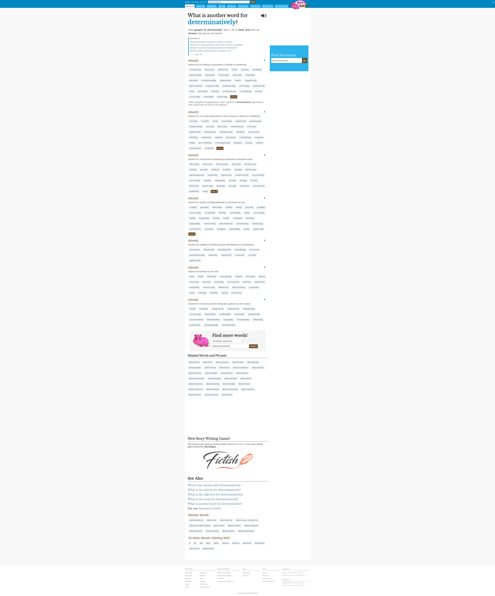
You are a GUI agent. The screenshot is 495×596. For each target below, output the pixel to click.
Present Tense (204, 587)
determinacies (211, 395)
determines (246, 378)
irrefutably (250, 75)
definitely (193, 80)
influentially (208, 249)
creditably (237, 218)
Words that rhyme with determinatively (214, 485)
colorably (208, 229)
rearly (192, 293)
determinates (195, 395)
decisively (209, 69)
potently (204, 169)
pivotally (210, 126)
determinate (238, 362)
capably (207, 180)
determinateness (197, 378)
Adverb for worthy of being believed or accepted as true (210, 51)
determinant (210, 367)
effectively (208, 164)
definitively (223, 69)
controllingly (240, 249)
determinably (229, 384)
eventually (219, 282)
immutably (208, 97)
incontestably (243, 319)
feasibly (222, 213)
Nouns (187, 584)
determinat (194, 548)
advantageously (196, 175)
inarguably (228, 319)
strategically (210, 132)
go (304, 60)
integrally (240, 132)
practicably (207, 186)
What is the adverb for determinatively (214, 489)
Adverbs (203, 576)
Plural (202, 578)
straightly (221, 229)
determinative (195, 373)
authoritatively (229, 91)
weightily (238, 143)
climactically (209, 287)
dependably (234, 229)
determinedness (240, 367)
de (195, 543)
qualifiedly (194, 191)
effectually (194, 164)
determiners (244, 384)
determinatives (196, 389)
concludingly (246, 91)
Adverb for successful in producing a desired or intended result (213, 48)
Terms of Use (266, 578)
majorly (259, 143)
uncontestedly (228, 325)
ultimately (237, 75)
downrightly (210, 314)
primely (258, 91)
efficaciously (222, 164)
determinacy (242, 373)
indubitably (258, 319)
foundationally (224, 249)
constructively (242, 175)
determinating (212, 384)
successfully (258, 175)
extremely (194, 282)
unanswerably (229, 86)
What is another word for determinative (214, 503)
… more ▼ (197, 54)
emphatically (259, 86)
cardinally (209, 148)
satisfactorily (242, 223)
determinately (195, 86)
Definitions (211, 6)
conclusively (195, 69)
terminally (250, 276)
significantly (195, 132)
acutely (248, 143)
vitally (215, 121)
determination (222, 362)
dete (208, 543)
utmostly (206, 282)
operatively (226, 175)
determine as (226, 520)
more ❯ (234, 97)
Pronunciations (281, 6)
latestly (238, 276)
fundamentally (196, 126)
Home (264, 573)
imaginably (204, 218)
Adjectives (203, 573)
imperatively (195, 148)
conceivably (259, 213)
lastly (191, 91)
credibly (193, 207)
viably (205, 191)
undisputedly (249, 309)
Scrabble (220, 578)
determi (236, 543)
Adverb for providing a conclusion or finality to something (211, 42)
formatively (194, 249)
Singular (202, 581)
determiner (224, 367)
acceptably (210, 213)
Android (245, 576)
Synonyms (190, 6)
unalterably (222, 97)
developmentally (197, 255)
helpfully (215, 169)
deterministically (230, 389)
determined (194, 362)
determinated (212, 389)
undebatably (225, 314)
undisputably (254, 314)
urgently (218, 137)
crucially (205, 121)
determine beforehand (199, 525)
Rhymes (222, 6)
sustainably (235, 213)
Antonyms (200, 6)
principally (203, 91)
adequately (220, 180)
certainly (245, 69)
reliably (216, 218)
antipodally (194, 287)
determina (259, 543)
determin (247, 543)
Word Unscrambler (224, 573)
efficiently (236, 164)
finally (234, 69)
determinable (211, 373)
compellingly (245, 137)
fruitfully (226, 169)
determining (252, 362)
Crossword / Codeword (225, 581)
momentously (237, 126)
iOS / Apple (246, 573)
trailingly (202, 293)
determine (207, 362)
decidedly (257, 69)
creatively (240, 255)
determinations (196, 384)
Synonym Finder (209, 508)
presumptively (226, 223)
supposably (194, 223)
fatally (192, 143)
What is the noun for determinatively (212, 499)
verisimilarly (195, 229)
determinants (231, 378)
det (201, 543)
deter (216, 543)
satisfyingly (257, 223)
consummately (196, 319)
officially (215, 91)
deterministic (258, 367)
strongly (232, 186)
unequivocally (212, 86)
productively (250, 164)
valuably (238, 169)
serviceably (194, 180)
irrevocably (223, 75)
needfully (193, 137)
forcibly (254, 180)
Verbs (187, 587)
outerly (224, 293)
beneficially (250, 169)
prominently (194, 325)
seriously (251, 126)
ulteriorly (247, 282)
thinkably (250, 218)
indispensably (226, 132)
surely (246, 229)
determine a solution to (247, 520)
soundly (232, 180)
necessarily (253, 132)
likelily (239, 207)
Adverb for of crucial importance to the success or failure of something (216, 45)
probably (261, 207)
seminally (212, 255)
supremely (254, 287)
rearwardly (236, 293)
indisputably (225, 80)
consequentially (222, 143)
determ (225, 543)
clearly (238, 80)
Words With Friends (224, 576)
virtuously (244, 186)
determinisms (247, 389)
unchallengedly (211, 325)
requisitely (206, 137)
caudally (214, 293)
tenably (228, 207)
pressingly (231, 137)
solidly (226, 218)
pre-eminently (205, 143)
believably (217, 207)
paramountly (255, 121)
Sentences (232, 6)
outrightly (203, 309)
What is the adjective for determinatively (215, 494)
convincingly (195, 213)
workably (220, 186)
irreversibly (194, 97)
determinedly (195, 75)
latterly (262, 276)
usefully (193, 169)
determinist (227, 395)
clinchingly (244, 86)
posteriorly (260, 282)
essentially (227, 121)
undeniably (239, 314)
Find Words (255, 6)
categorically (251, 80)
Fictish (240, 444)
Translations (243, 6)
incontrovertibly (208, 80)
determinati (208, 548)
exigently (259, 137)
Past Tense (203, 584)
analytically (258, 229)
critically (193, 121)
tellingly (243, 180)
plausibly (204, 207)
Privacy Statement (268, 581)
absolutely (210, 75)
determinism (227, 373)
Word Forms (268, 6)
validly (192, 218)
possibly (249, 207)
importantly (240, 121)
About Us (265, 576)
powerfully (213, 175)
